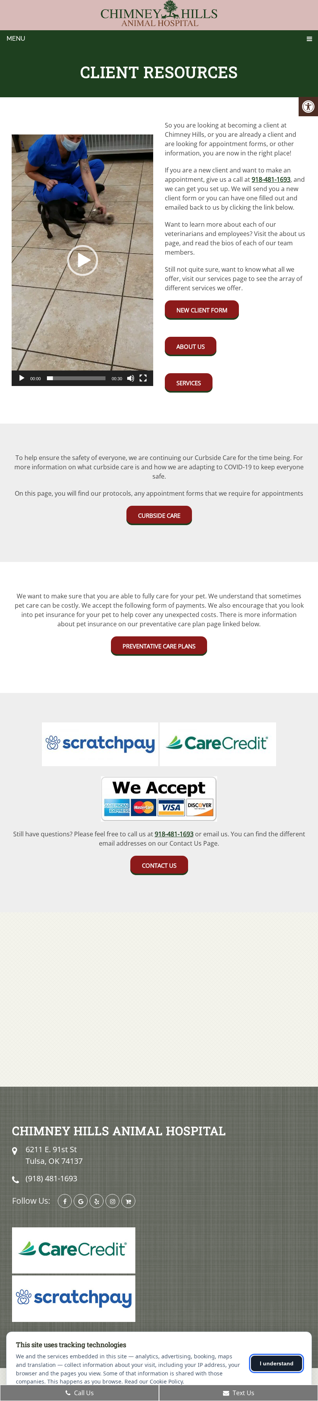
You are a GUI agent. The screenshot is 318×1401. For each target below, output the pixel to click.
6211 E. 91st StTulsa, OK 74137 (54, 1155)
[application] (82, 260)
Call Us (83, 1393)
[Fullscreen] (143, 378)
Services (188, 383)
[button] (82, 260)
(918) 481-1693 (51, 1178)
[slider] (76, 378)
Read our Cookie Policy (153, 1381)
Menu (16, 38)
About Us (190, 346)
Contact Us (159, 865)
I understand (277, 1363)
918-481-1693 (271, 179)
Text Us (242, 1393)
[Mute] (131, 378)
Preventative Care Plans (159, 646)
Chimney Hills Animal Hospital (119, 1130)
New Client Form (201, 310)
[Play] (22, 378)
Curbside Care (159, 515)
